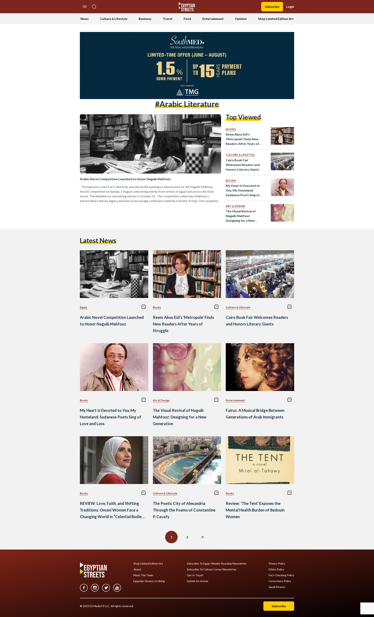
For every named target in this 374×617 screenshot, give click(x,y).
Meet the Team (143, 575)
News (84, 18)
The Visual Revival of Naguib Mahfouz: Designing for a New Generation (241, 216)
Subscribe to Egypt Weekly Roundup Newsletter (217, 563)
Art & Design (235, 206)
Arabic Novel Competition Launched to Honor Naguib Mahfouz (125, 179)
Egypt (83, 307)
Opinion (241, 18)
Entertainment (213, 18)
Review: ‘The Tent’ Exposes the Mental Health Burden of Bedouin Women (255, 510)
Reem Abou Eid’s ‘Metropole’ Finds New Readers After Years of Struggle (242, 139)
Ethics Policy (276, 569)
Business (145, 18)
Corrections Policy (280, 581)
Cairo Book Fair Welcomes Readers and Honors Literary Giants (243, 164)
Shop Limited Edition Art (276, 18)
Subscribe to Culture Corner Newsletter (211, 569)
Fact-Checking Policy (281, 575)
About (137, 569)
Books (231, 129)
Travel (167, 18)
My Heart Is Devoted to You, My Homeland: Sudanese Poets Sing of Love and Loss (243, 190)
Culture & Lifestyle (113, 18)
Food (187, 18)
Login (290, 6)
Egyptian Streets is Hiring (149, 581)
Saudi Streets (277, 587)
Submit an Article (197, 581)
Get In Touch (195, 575)
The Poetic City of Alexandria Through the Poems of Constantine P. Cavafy (184, 510)
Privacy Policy (277, 563)
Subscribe (272, 6)
